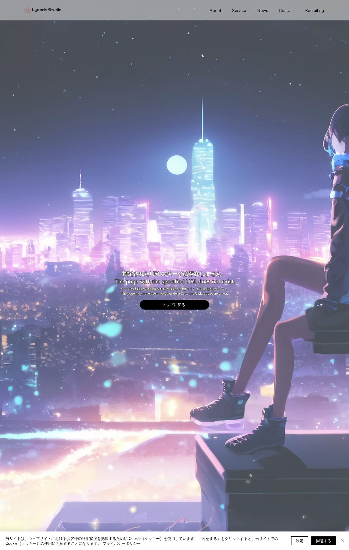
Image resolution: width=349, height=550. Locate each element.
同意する (323, 540)
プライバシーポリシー (122, 543)
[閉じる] (342, 541)
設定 (299, 540)
